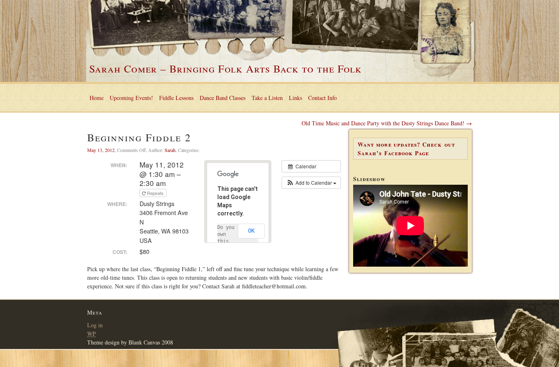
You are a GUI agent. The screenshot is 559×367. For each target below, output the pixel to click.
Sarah (170, 150)
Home (97, 98)
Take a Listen (267, 98)
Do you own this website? (227, 241)
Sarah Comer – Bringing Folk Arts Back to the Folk (225, 68)
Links (295, 98)
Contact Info (322, 98)
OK (251, 230)
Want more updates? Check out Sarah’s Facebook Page (406, 148)
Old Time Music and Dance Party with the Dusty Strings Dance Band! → (387, 123)
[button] (311, 182)
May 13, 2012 (101, 150)
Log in (95, 325)
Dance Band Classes (223, 98)
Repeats (155, 193)
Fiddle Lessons (176, 98)
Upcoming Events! (131, 98)
